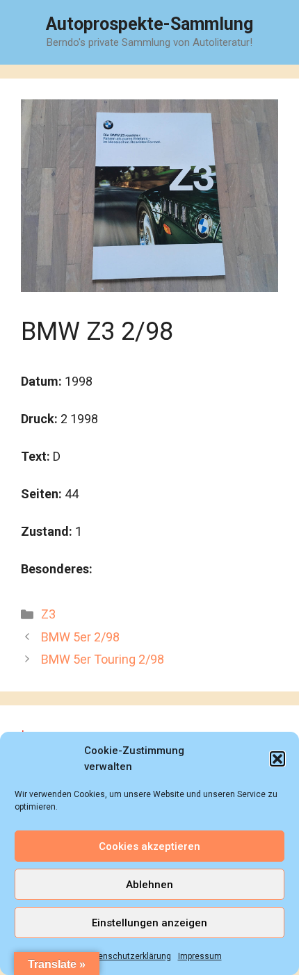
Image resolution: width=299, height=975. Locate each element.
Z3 (48, 614)
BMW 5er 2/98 (80, 637)
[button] (277, 759)
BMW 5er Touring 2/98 (102, 659)
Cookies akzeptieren (149, 846)
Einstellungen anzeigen (149, 923)
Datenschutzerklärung (128, 956)
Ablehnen (149, 884)
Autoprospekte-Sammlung (149, 24)
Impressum (200, 956)
